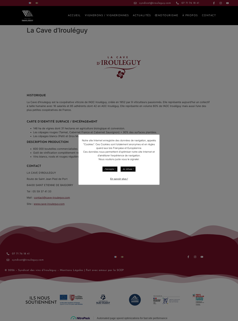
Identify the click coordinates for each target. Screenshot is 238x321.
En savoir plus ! (119, 178)
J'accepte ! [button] (109, 169)
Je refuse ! (128, 169)
